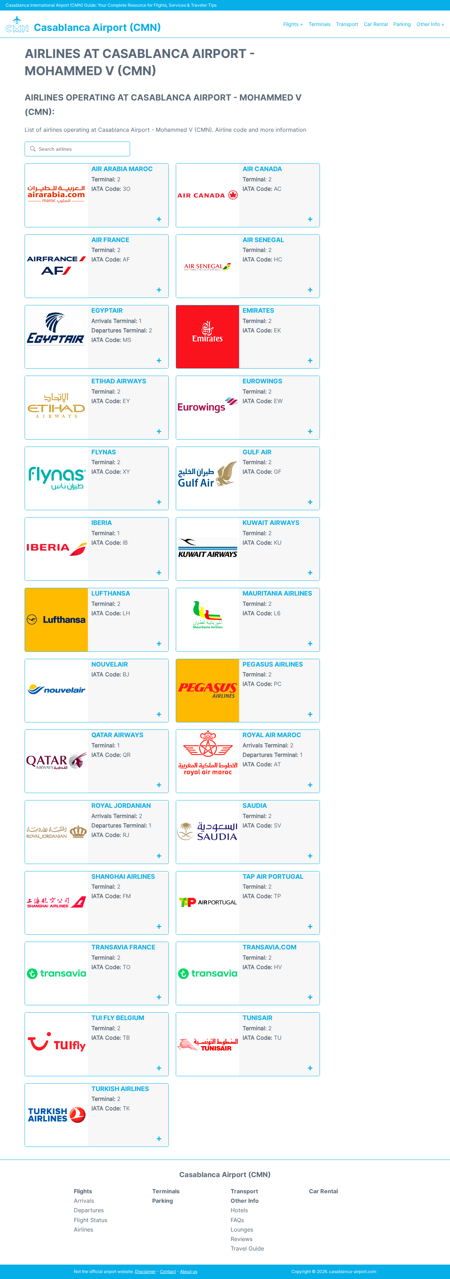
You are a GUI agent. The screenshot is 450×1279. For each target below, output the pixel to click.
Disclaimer (145, 1271)
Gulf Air (257, 452)
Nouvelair (109, 664)
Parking (402, 24)
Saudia (255, 805)
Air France (110, 240)
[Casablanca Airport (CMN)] (17, 24)
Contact (168, 1271)
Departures (89, 1210)
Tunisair (257, 1017)
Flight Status (90, 1219)
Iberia (101, 522)
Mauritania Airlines (277, 593)
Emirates (258, 310)
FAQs (237, 1219)
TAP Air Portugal (273, 876)
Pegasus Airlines (273, 664)
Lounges (242, 1229)
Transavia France (123, 947)
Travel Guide (247, 1248)
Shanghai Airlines (123, 876)
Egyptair (107, 310)
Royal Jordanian (121, 805)
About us (188, 1271)
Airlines (83, 1229)
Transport (347, 24)
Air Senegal (263, 240)
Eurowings (262, 381)
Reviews (241, 1238)
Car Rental (376, 24)
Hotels (239, 1210)
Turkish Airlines (120, 1088)
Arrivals (84, 1200)
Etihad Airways (118, 381)
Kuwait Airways (271, 522)
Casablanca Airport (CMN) (97, 27)
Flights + (293, 24)
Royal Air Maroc (272, 735)
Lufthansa (110, 593)
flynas (103, 452)
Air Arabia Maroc (122, 169)
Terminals (319, 24)
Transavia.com (269, 947)
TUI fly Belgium (117, 1017)
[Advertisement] (383, 150)
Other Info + (430, 24)
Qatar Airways (117, 735)
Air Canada (262, 169)
